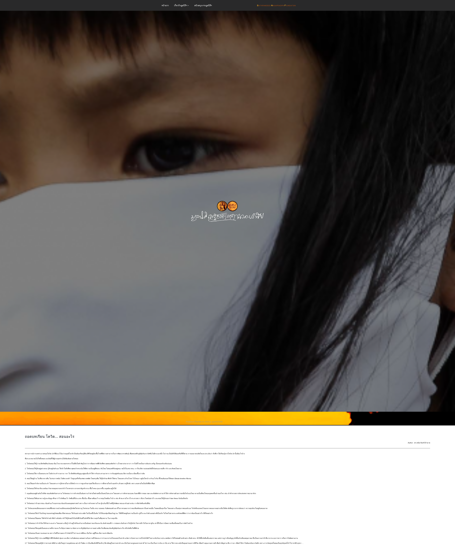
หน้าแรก (165, 5)
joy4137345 (217, 421)
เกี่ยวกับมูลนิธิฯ (180, 5)
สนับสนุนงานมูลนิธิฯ (203, 5)
